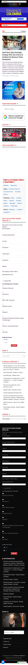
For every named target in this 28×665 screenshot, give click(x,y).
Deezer (19, 203)
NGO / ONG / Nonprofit (8, 300)
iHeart (5, 200)
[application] (14, 134)
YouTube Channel (13, 189)
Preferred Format (7, 337)
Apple (12, 198)
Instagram (6, 212)
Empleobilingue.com (9, 558)
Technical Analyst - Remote (10, 579)
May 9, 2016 (9, 75)
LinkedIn (19, 209)
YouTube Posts (8, 191)
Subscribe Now (7, 638)
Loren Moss (16, 75)
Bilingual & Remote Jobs (10, 362)
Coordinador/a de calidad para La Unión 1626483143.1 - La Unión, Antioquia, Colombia (14, 380)
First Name (5, 247)
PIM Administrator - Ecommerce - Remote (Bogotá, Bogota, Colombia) (14, 583)
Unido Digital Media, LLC (14, 5)
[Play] (4, 140)
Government (5, 294)
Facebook (12, 209)
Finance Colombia (19, 655)
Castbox (6, 206)
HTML (6, 339)
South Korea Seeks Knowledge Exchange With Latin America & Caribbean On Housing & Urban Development (12, 56)
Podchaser (14, 206)
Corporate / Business (7, 288)
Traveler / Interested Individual (10, 326)
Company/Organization (8, 235)
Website (5, 185)
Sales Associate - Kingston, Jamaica (13, 372)
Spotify (11, 200)
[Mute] (21, 140)
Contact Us (6, 641)
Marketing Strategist (8, 594)
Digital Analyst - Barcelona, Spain (12, 390)
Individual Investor (7, 306)
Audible (18, 198)
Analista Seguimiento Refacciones (12, 393)
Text (6, 342)
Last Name (5, 260)
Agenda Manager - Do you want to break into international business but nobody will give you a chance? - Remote (14, 367)
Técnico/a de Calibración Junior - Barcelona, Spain (12, 386)
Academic (5, 312)
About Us (5, 647)
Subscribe (14, 185)
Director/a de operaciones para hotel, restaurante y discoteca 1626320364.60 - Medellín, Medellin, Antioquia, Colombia (14, 397)
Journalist (4, 332)
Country (4, 241)
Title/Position (6, 254)
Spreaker (12, 203)
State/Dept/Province (7, 274)
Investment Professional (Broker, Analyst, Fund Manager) (13, 319)
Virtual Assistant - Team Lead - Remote (13, 606)
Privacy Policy (7, 644)
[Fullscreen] (24, 140)
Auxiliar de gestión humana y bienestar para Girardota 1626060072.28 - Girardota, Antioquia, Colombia (13, 589)
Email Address (6, 228)
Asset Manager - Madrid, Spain (11, 375)
